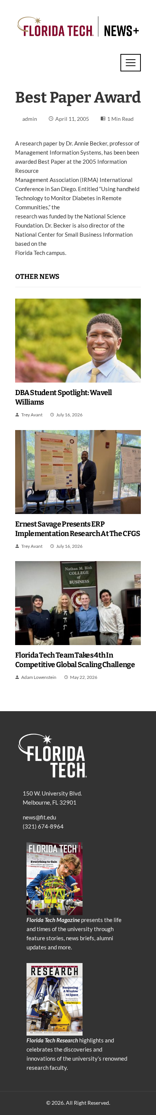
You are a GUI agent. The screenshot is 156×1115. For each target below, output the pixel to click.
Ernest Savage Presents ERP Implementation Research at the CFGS (77, 529)
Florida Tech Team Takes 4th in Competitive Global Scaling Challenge (75, 660)
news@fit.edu (39, 817)
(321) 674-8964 (43, 826)
